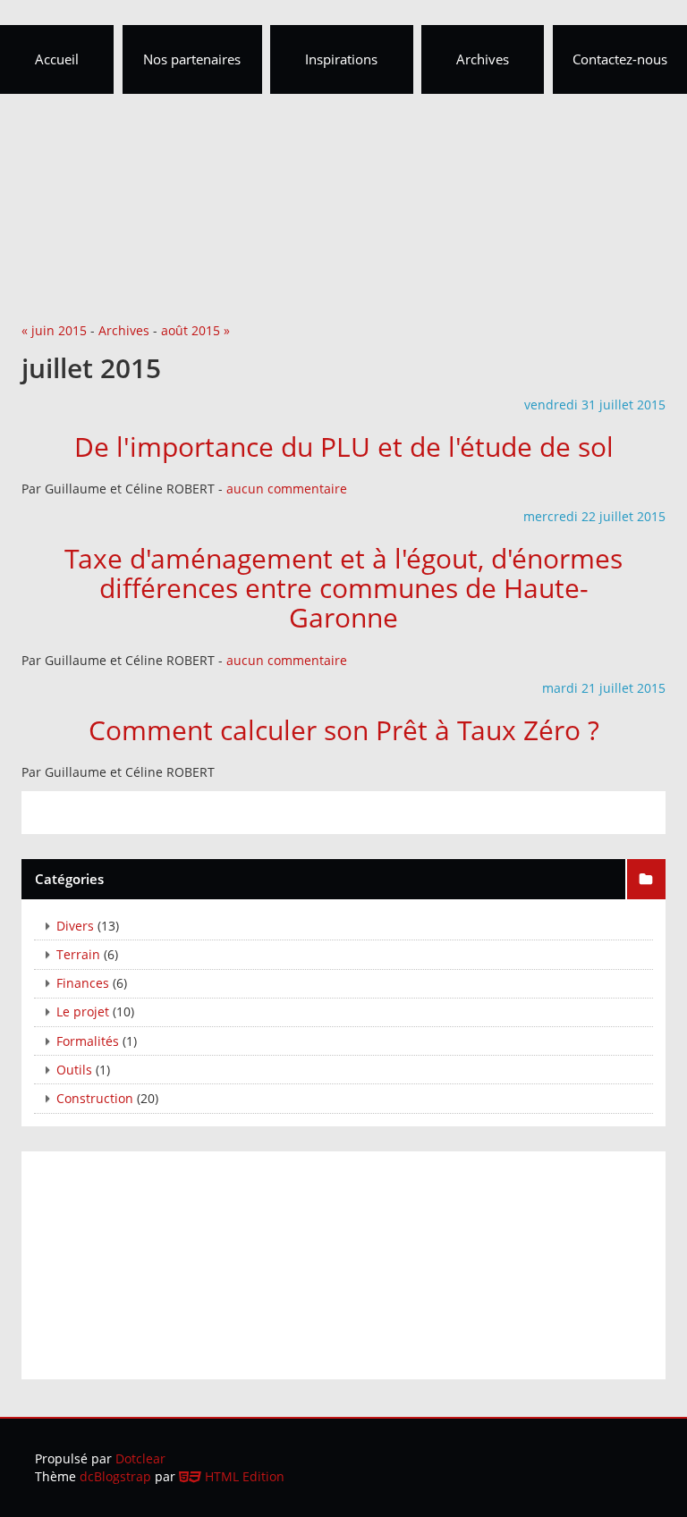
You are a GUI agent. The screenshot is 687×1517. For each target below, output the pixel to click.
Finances (82, 982)
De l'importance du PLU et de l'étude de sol (344, 446)
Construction (94, 1098)
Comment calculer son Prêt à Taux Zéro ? (344, 730)
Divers (75, 925)
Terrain (78, 954)
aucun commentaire (286, 488)
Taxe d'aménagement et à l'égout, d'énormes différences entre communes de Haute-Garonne (343, 588)
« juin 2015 (54, 330)
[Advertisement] (343, 134)
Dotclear (140, 1458)
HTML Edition (242, 1476)
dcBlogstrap (115, 1476)
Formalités (87, 1040)
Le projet (82, 1011)
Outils (74, 1069)
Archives (123, 330)
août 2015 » (195, 330)
